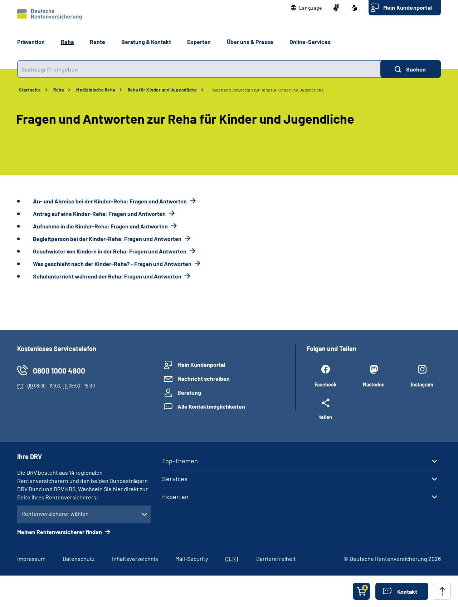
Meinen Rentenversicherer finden (60, 531)
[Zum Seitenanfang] (442, 591)
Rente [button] (97, 41)
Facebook (325, 384)
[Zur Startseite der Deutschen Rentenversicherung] (49, 14)
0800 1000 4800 (59, 370)
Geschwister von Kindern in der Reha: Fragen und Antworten (110, 251)
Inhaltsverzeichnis (135, 558)
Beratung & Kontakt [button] (146, 41)
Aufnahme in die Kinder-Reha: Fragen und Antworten (101, 226)
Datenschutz (78, 558)
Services (174, 478)
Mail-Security (191, 558)
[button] (306, 8)
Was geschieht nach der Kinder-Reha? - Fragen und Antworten (113, 263)
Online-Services (310, 41)
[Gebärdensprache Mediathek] (336, 8)
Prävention (31, 41)
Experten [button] (199, 41)
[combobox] (198, 69)
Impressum (31, 558)
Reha (58, 89)
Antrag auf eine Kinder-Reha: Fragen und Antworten (100, 213)
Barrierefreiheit (276, 558)
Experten (175, 496)
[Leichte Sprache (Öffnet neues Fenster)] (354, 8)
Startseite (30, 89)
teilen (325, 417)
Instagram (422, 384)
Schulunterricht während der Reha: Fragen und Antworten (107, 276)
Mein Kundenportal (407, 7)
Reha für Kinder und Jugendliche (162, 89)
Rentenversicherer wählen (55, 513)
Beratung (189, 392)
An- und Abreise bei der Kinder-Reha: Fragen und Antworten (110, 201)
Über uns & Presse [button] (250, 41)
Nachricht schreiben (203, 378)
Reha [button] (67, 41)
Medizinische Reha (95, 89)
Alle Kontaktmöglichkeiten (211, 406)
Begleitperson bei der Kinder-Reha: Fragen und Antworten (107, 238)
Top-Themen (180, 461)
